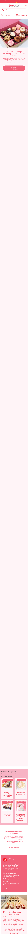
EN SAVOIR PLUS (14, 848)
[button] (21, 15)
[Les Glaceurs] (13, 5)
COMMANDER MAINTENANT (14, 68)
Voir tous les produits (6, 776)
